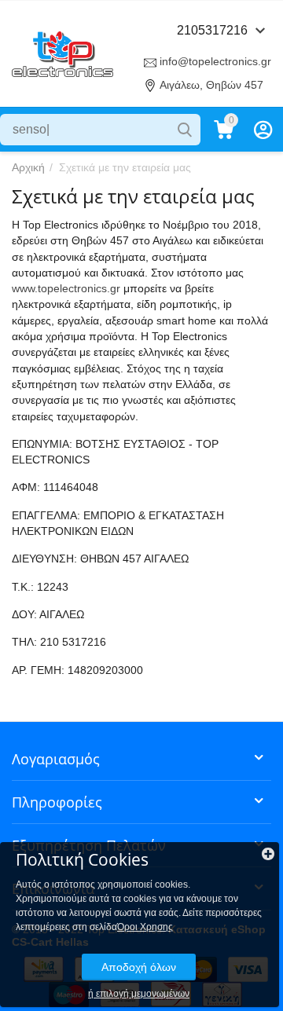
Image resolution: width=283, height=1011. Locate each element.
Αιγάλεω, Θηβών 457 (211, 85)
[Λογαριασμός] (263, 130)
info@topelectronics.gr (215, 61)
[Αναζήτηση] (184, 129)
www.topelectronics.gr (66, 288)
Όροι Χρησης (145, 926)
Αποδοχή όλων (138, 967)
